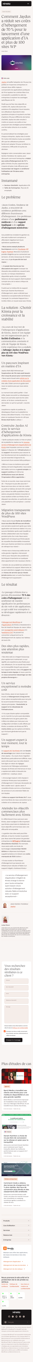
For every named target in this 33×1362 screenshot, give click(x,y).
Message (8, 1006)
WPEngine (16, 841)
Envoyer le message (13, 1040)
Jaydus (3, 82)
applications (7, 625)
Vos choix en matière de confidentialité (25, 1286)
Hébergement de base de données (14, 1265)
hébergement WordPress (11, 622)
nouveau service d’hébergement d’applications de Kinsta (16, 444)
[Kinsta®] (6, 4)
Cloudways (22, 249)
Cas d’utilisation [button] (9, 1225)
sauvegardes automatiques (14, 630)
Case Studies (6, 11)
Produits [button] (6, 1221)
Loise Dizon (4, 51)
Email (7, 993)
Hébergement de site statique (13, 1269)
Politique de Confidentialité (20, 1028)
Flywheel (10, 252)
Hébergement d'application (12, 1261)
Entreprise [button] (7, 1240)
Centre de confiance (4, 1285)
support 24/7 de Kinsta (11, 751)
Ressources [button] (7, 1235)
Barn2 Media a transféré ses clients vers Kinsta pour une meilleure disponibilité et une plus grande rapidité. (16, 1093)
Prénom (8, 980)
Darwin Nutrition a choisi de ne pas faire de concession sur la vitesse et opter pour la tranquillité (16, 1139)
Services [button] (6, 1230)
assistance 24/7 (7, 632)
